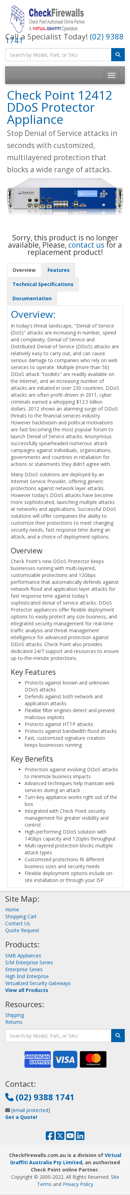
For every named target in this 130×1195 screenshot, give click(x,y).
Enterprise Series (24, 969)
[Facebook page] (50, 1137)
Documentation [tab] (32, 298)
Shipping (14, 1015)
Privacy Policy (78, 1184)
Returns (14, 1022)
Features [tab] (58, 270)
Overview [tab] (24, 270)
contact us (86, 245)
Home (12, 909)
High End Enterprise (27, 976)
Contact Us (17, 923)
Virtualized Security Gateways (38, 983)
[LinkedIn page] (80, 1137)
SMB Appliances (23, 955)
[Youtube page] (70, 1137)
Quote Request (22, 930)
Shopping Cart (21, 916)
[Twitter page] (60, 1137)
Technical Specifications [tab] (42, 284)
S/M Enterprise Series (29, 962)
